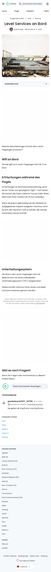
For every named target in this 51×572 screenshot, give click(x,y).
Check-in (5, 433)
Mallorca (5, 530)
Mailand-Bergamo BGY (10, 477)
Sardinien (5, 473)
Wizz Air (4, 489)
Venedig (5, 510)
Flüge (16, 11)
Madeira (5, 501)
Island (4, 514)
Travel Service (7, 493)
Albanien (5, 518)
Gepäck (30, 11)
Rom (3, 522)
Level (4, 11)
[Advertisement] (25, 115)
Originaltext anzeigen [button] (35, 404)
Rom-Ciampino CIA (9, 485)
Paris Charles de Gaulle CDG (12, 497)
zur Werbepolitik (39, 303)
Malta (4, 506)
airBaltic (5, 453)
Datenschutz (34, 556)
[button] (3, 4)
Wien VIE (5, 457)
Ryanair (5, 465)
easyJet (5, 481)
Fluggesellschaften (17, 18)
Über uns (5, 544)
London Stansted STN (9, 461)
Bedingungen (23, 556)
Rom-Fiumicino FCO (9, 469)
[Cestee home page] (11, 4)
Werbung (44, 556)
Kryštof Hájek (18, 29)
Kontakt (4, 548)
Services (38, 18)
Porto (3, 534)
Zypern (4, 526)
